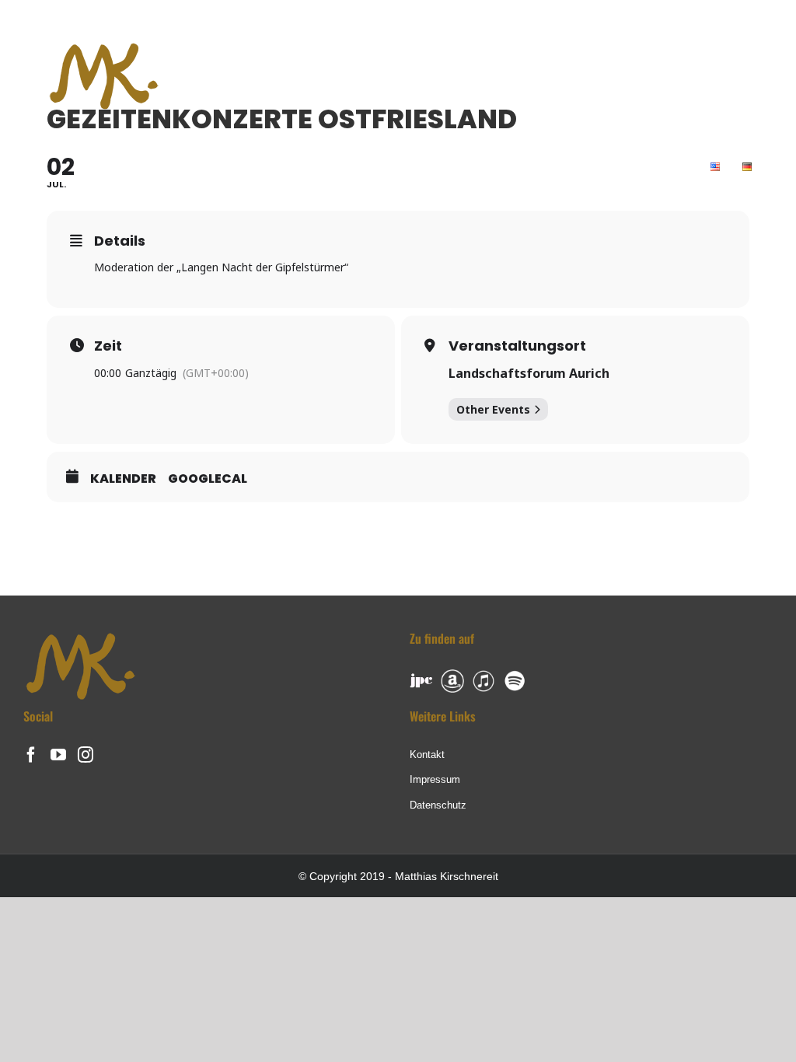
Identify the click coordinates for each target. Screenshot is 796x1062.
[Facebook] (31, 755)
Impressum (435, 779)
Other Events (493, 409)
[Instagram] (85, 755)
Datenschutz (438, 805)
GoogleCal (207, 479)
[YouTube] (58, 755)
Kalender (123, 479)
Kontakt (427, 754)
